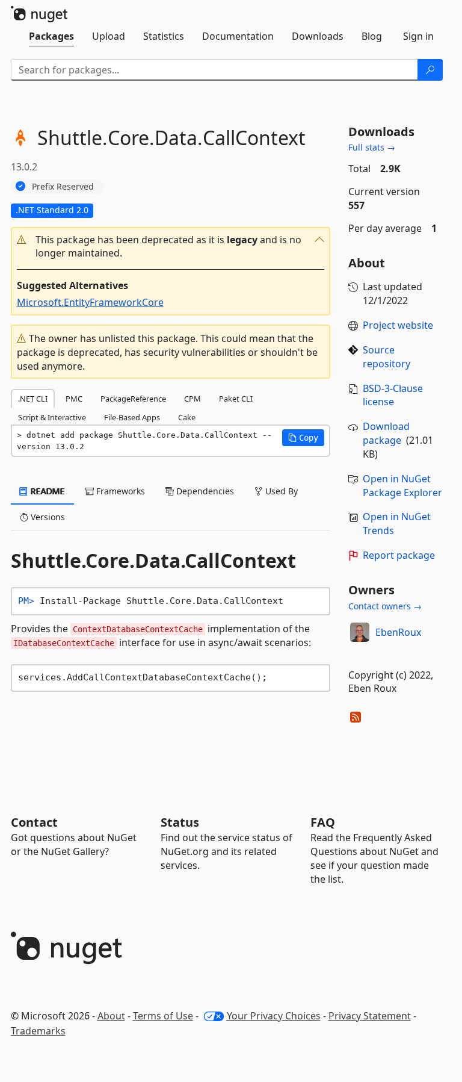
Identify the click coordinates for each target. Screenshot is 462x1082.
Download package (386, 433)
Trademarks (38, 1030)
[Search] (430, 70)
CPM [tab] (192, 398)
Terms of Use (163, 1015)
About (111, 1015)
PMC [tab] (74, 398)
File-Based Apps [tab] (132, 417)
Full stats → (371, 147)
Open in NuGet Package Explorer (402, 485)
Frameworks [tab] (119, 491)
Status (180, 822)
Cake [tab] (187, 417)
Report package (399, 555)
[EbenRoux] (360, 632)
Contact (34, 822)
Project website (398, 325)
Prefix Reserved (63, 186)
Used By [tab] (280, 491)
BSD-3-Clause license (393, 395)
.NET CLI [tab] (33, 398)
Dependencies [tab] (204, 491)
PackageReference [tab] (133, 398)
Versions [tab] (46, 517)
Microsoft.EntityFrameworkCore (90, 302)
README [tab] (46, 491)
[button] (170, 247)
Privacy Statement (369, 1015)
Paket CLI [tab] (236, 398)
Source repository (386, 356)
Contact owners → (385, 606)
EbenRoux (398, 632)
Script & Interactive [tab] (52, 417)
